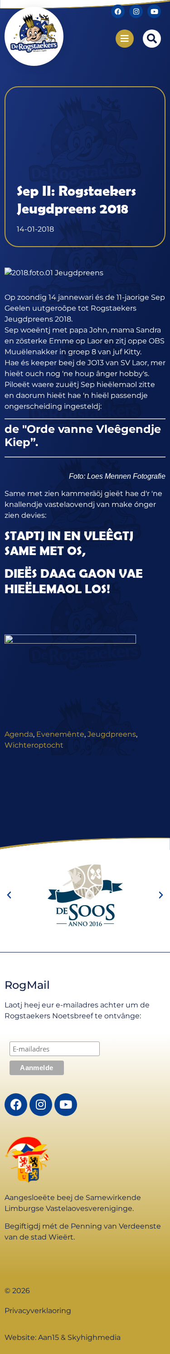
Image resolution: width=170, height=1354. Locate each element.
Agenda (19, 734)
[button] (152, 39)
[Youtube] (154, 11)
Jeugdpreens (111, 734)
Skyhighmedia (94, 1337)
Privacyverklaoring (38, 1310)
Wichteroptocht (34, 745)
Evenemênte (60, 734)
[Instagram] (136, 11)
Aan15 (48, 1337)
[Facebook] (118, 11)
